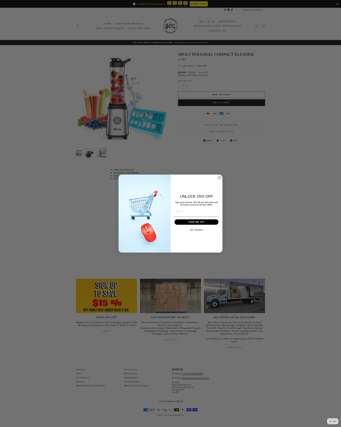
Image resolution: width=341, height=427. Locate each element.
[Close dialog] (219, 177)
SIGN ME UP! (196, 222)
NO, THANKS (196, 230)
